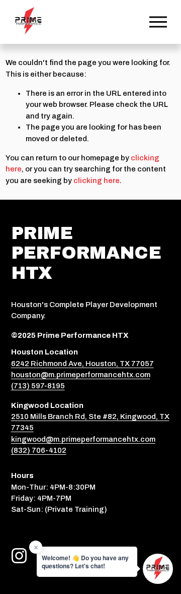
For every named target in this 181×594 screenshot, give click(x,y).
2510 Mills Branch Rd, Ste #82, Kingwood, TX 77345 (90, 422)
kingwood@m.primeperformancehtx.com (83, 439)
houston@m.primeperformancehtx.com (80, 375)
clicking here (96, 180)
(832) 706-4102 (38, 450)
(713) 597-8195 (38, 386)
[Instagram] (19, 556)
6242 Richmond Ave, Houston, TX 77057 (82, 364)
